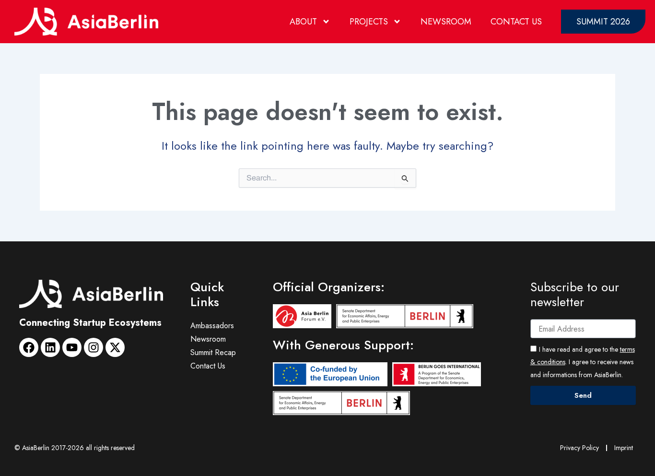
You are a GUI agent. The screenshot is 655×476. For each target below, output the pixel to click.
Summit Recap (213, 352)
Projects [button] (369, 21)
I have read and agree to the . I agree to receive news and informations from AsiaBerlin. (582, 362)
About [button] (303, 21)
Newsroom (446, 21)
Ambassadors (212, 325)
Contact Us (516, 21)
